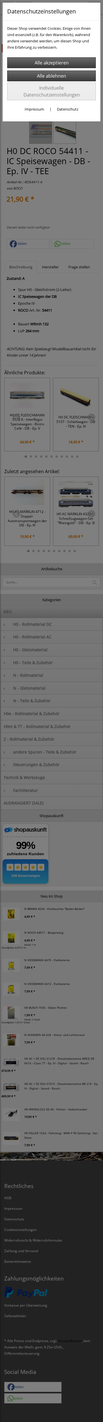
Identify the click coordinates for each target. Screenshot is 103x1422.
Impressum (34, 109)
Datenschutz (67, 109)
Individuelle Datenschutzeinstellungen (51, 91)
